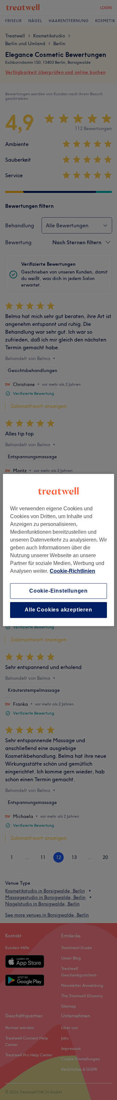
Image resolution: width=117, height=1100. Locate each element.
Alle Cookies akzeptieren (58, 610)
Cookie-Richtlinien (72, 571)
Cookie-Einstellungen (58, 591)
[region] (58, 550)
